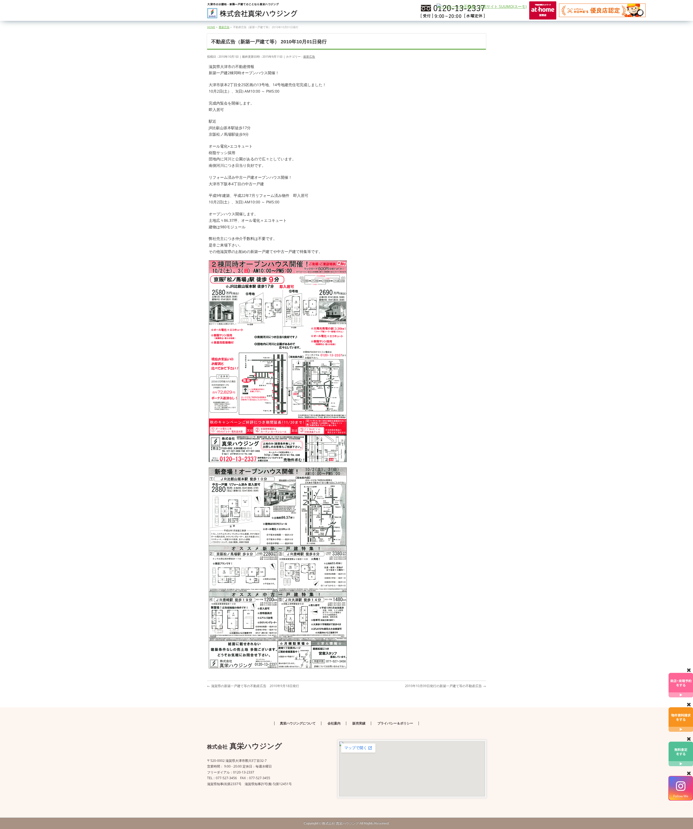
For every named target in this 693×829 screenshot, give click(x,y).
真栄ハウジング (340, 823)
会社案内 (334, 723)
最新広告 (309, 56)
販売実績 (358, 723)
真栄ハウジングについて (298, 723)
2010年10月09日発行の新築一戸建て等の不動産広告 (445, 686)
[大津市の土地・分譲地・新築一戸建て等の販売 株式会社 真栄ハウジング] (252, 12)
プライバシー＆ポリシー (395, 723)
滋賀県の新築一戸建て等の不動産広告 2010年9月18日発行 (253, 686)
